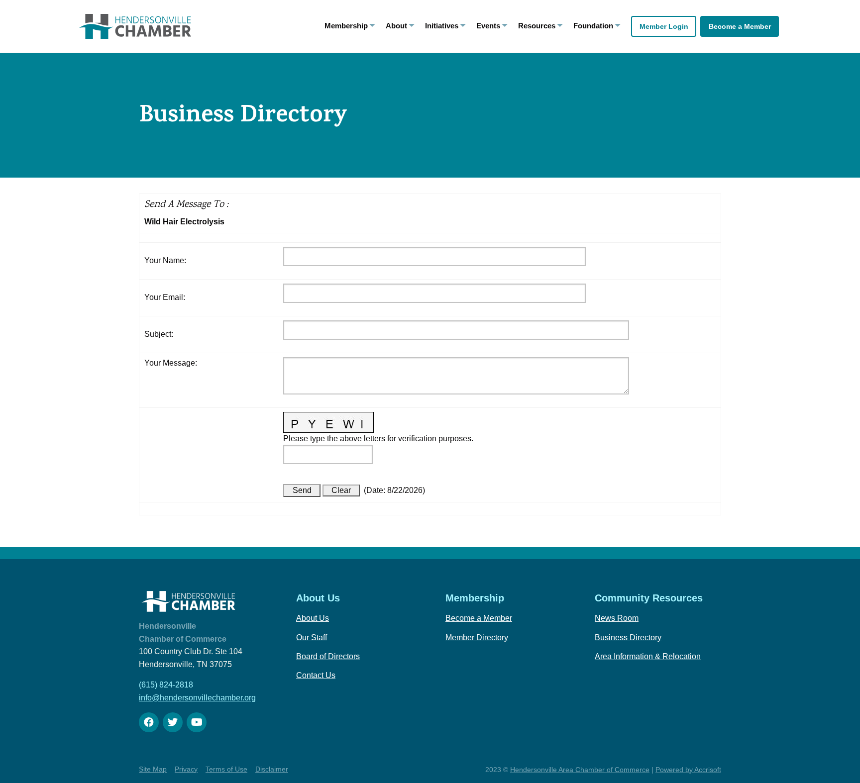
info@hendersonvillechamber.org (197, 697)
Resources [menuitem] (536, 25)
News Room (617, 618)
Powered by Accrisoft (688, 770)
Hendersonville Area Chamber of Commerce (579, 770)
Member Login (664, 26)
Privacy (186, 769)
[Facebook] (149, 722)
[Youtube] (197, 722)
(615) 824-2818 (166, 685)
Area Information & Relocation (648, 656)
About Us (312, 618)
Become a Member (740, 26)
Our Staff (311, 637)
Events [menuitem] (488, 25)
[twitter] (173, 722)
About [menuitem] (396, 25)
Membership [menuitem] (346, 25)
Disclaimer (271, 769)
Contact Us (315, 675)
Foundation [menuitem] (593, 25)
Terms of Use (226, 769)
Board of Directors (328, 656)
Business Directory (628, 637)
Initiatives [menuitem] (441, 25)
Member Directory (476, 637)
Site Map (153, 769)
